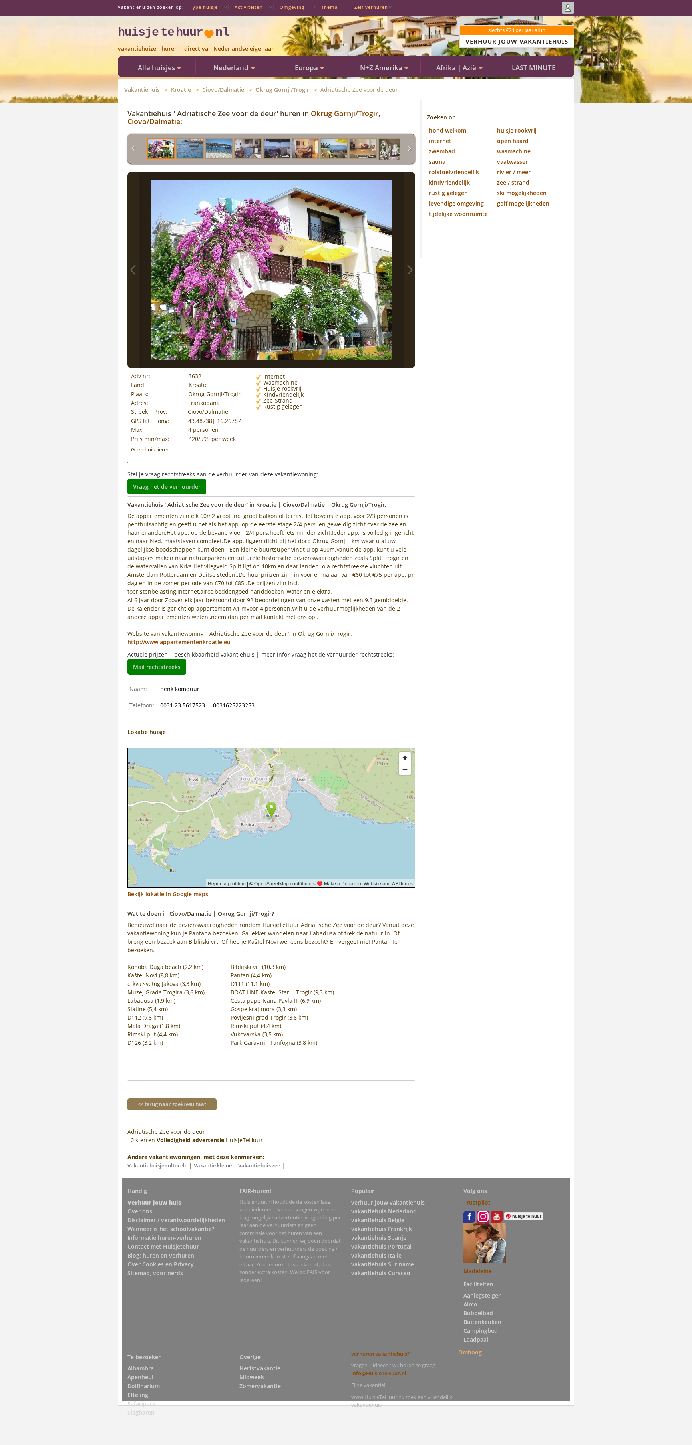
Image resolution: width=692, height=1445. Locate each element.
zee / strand (513, 182)
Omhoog (470, 1352)
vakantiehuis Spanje (378, 1237)
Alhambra (140, 1368)
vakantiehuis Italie (376, 1255)
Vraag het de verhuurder (167, 486)
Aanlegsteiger (482, 1295)
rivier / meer (514, 172)
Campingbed (480, 1330)
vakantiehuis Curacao (380, 1273)
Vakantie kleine (213, 1165)
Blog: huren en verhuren (160, 1255)
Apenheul (140, 1377)
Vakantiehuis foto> (409, 270)
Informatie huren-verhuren (164, 1237)
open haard (513, 141)
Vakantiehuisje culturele (157, 1165)
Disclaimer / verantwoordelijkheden (176, 1220)
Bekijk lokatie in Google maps (167, 894)
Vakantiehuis (142, 89)
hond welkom (447, 130)
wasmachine (514, 151)
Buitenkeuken (482, 1322)
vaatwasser (512, 161)
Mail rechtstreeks (157, 667)
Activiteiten (249, 7)
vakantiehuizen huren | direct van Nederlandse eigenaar (196, 49)
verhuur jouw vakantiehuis (388, 1202)
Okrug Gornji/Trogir (282, 89)
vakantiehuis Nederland (384, 1211)
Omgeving (292, 7)
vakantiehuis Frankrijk (381, 1229)
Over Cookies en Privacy (160, 1264)
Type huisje (204, 7)
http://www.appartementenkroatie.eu (179, 642)
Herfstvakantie (259, 1368)
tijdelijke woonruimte (458, 214)
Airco (470, 1304)
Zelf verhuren (371, 7)
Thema (329, 7)
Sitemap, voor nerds (155, 1273)
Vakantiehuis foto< (133, 270)
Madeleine (477, 1271)
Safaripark (141, 1403)
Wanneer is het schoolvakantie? (170, 1229)
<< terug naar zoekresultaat (172, 1104)
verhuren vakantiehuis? (380, 1353)
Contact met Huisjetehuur (163, 1246)
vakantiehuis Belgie (377, 1220)
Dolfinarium (143, 1386)
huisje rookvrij (517, 130)
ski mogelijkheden (522, 193)
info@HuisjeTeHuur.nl (378, 1373)
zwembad (442, 151)
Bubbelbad (478, 1313)
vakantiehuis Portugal (381, 1246)
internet (440, 141)
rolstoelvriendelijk (454, 172)
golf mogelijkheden (523, 203)
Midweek (251, 1377)
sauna (437, 161)
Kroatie (181, 89)
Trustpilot (477, 1202)
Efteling (137, 1395)
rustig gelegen (448, 193)
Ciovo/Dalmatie (223, 89)
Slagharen (141, 1412)
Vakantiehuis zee (259, 1165)
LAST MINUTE (533, 67)
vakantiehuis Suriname (382, 1264)
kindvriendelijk (449, 182)
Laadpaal (475, 1339)
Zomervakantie (260, 1386)
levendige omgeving (456, 203)
